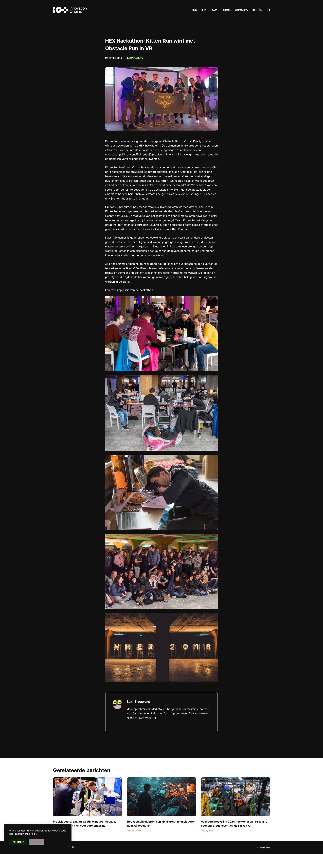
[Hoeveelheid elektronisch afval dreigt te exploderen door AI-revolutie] (161, 796)
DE (254, 10)
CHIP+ (204, 10)
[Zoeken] (268, 10)
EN (260, 10)
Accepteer (18, 841)
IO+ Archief (263, 847)
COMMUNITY (241, 10)
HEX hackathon (148, 145)
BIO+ (194, 10)
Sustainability (135, 58)
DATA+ (215, 10)
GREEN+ (227, 10)
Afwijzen (36, 841)
